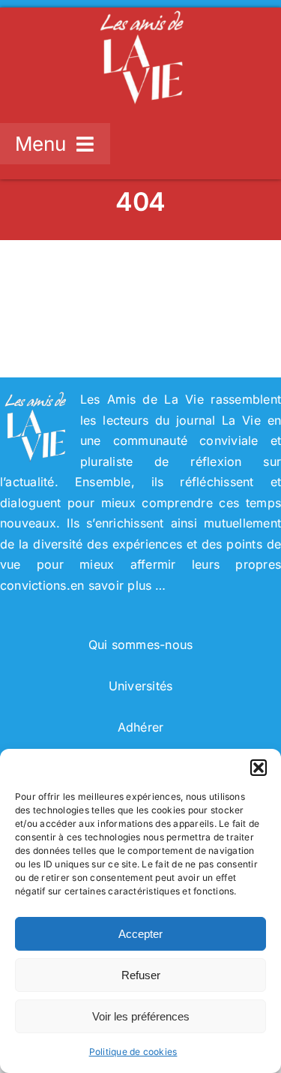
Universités (141, 685)
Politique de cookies (133, 1051)
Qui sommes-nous (140, 644)
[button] (258, 767)
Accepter (140, 933)
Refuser (140, 975)
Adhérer (141, 727)
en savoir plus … (118, 585)
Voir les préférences (141, 1016)
